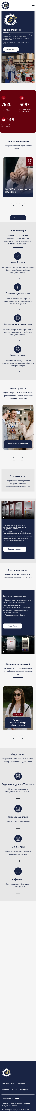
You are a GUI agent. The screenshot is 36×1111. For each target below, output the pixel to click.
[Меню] (32, 5)
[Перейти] (18, 278)
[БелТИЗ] (5, 6)
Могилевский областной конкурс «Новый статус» (18, 722)
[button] (14, 205)
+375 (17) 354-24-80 (21, 1110)
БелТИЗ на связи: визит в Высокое (19, 167)
